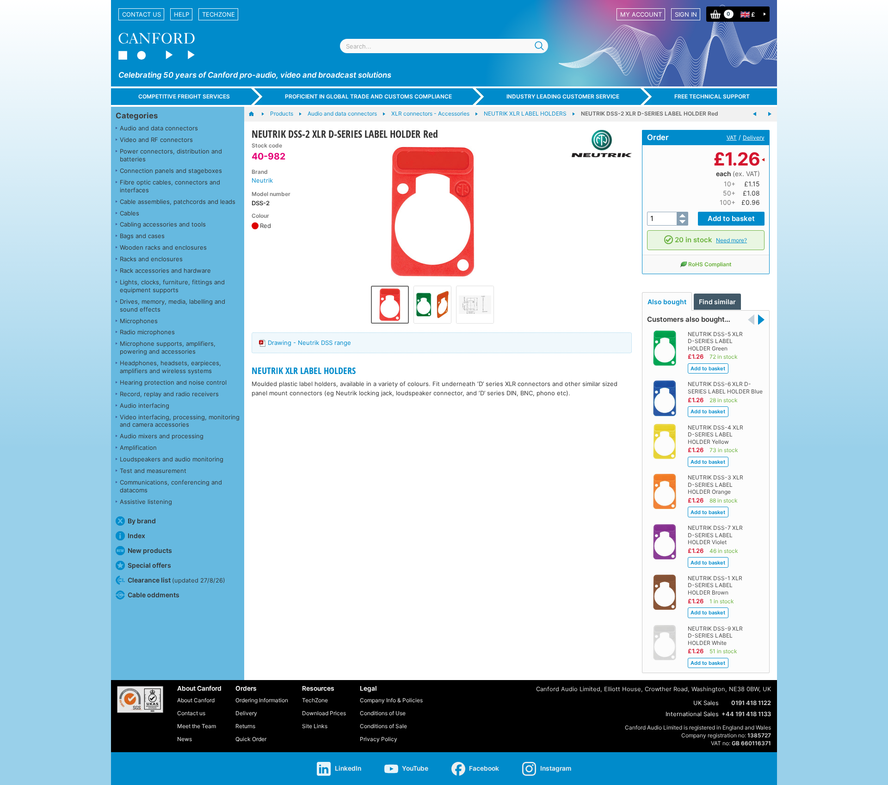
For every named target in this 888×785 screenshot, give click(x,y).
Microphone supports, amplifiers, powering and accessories (168, 347)
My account (641, 14)
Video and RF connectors (156, 139)
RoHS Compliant (710, 264)
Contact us (141, 14)
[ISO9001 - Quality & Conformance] (140, 699)
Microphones (139, 321)
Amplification (138, 447)
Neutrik (262, 180)
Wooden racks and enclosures (163, 247)
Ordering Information (261, 700)
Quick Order (250, 739)
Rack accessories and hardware (165, 270)
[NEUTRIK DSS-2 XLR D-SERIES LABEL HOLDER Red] (432, 211)
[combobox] (444, 46)
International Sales (692, 714)
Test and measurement (153, 470)
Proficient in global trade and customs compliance (368, 96)
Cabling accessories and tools (163, 224)
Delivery (754, 137)
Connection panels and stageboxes (171, 170)
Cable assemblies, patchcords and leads (177, 201)
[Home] (256, 114)
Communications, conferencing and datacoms (171, 486)
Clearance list (176, 580)
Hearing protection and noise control (173, 382)
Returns (245, 726)
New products (150, 550)
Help (181, 14)
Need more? (731, 240)
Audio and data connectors (159, 128)
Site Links (314, 726)
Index (136, 536)
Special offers (149, 565)
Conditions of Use (383, 713)
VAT (732, 137)
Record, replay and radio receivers (169, 394)
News (184, 739)
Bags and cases (142, 235)
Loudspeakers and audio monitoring (171, 459)
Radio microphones (147, 332)
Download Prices (324, 713)
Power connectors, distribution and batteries (171, 155)
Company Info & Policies (391, 700)
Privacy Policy (378, 739)
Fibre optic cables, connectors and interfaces (170, 186)
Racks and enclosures (151, 259)
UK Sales (706, 702)
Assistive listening (146, 501)
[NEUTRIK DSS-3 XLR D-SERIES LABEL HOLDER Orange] (769, 114)
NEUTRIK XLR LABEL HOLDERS (304, 370)
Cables (129, 213)
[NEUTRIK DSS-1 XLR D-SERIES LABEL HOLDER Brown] (754, 114)
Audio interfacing (144, 405)
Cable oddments (153, 595)
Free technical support (712, 96)
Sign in (686, 14)
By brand (142, 521)
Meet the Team (196, 726)
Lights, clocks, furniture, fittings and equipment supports (172, 286)
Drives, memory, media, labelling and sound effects (172, 305)
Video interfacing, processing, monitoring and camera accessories (180, 421)
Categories (137, 115)
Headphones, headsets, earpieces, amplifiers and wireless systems (170, 366)
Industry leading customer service (562, 96)
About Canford (196, 700)
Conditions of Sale (383, 726)
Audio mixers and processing (162, 436)
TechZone (218, 14)
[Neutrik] (598, 143)
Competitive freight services (184, 96)
